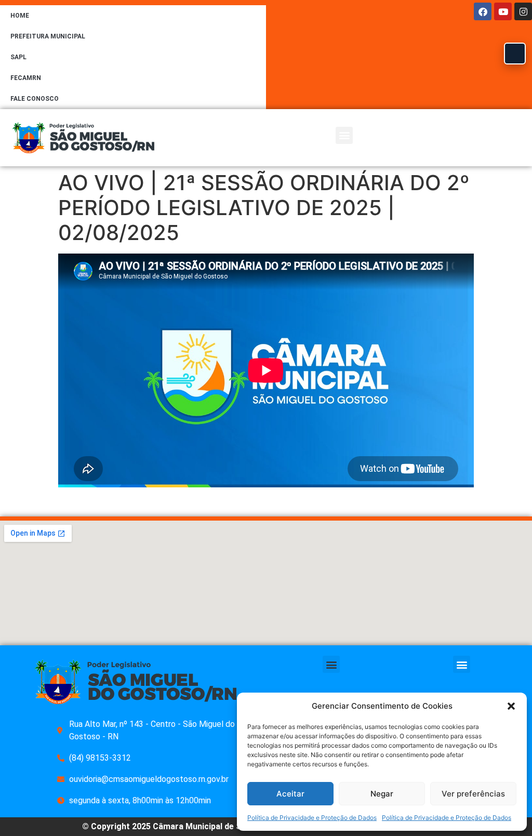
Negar (381, 794)
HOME (19, 15)
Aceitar (290, 794)
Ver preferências (473, 794)
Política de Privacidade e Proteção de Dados (312, 817)
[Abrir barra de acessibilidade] (515, 53)
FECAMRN (25, 78)
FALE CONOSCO (34, 98)
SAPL (18, 57)
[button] (511, 706)
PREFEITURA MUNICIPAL (47, 36)
